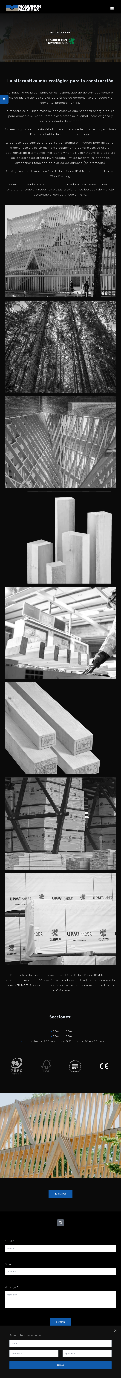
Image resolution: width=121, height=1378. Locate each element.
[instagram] (60, 1222)
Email (9, 1241)
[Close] (115, 1331)
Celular (10, 1264)
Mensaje (11, 1287)
